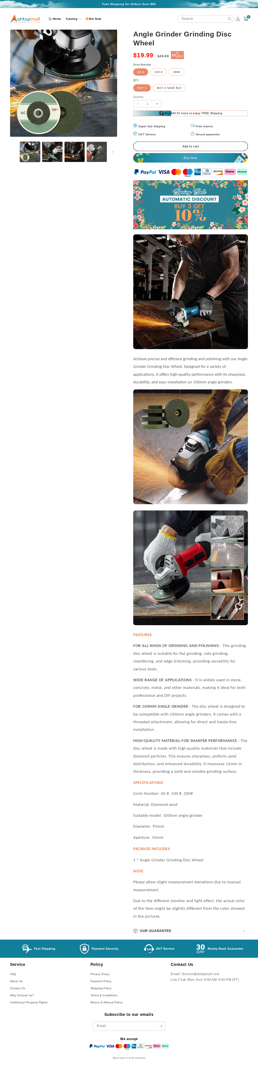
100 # (158, 72)
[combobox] (206, 18)
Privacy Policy (100, 974)
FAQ (13, 974)
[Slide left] (14, 151)
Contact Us (17, 988)
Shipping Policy (101, 988)
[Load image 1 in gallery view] (30, 152)
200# (176, 72)
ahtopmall (140, 1058)
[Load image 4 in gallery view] (97, 152)
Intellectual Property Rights (29, 1002)
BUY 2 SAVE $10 (169, 88)
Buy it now (190, 158)
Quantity (138, 96)
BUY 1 (142, 88)
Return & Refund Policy (107, 1002)
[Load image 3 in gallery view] (74, 152)
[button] (73, 19)
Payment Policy (101, 981)
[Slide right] (112, 151)
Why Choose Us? (22, 995)
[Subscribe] (160, 1026)
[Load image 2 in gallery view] (52, 152)
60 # (140, 72)
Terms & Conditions (104, 995)
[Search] (229, 18)
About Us (16, 981)
